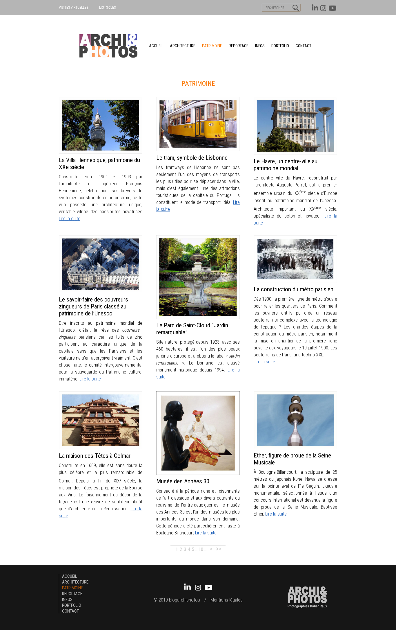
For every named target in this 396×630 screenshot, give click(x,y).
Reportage (238, 46)
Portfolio (280, 46)
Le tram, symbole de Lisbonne (192, 157)
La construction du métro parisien (293, 289)
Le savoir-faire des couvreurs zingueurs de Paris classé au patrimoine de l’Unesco (93, 306)
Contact (303, 46)
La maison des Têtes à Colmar (94, 455)
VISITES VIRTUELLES (73, 8)
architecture (182, 46)
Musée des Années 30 (182, 481)
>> (218, 548)
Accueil (156, 46)
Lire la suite (69, 218)
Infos (260, 46)
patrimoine (212, 46)
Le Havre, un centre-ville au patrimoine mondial (285, 165)
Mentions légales (226, 600)
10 (201, 549)
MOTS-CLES (107, 8)
